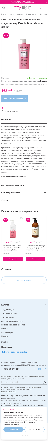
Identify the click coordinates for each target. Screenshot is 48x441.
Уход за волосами (9, 313)
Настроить (24, 435)
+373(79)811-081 (11, 369)
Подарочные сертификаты (13, 325)
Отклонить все (34, 429)
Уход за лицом (7, 309)
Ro (40, 8)
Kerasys (43, 81)
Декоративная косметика (12, 321)
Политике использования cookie (14, 422)
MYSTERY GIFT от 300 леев (24, 2)
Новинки (5, 328)
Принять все (13, 429)
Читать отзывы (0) (11, 111)
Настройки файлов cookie (15, 352)
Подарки (5, 336)
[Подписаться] (45, 382)
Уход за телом (7, 317)
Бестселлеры (7, 332)
